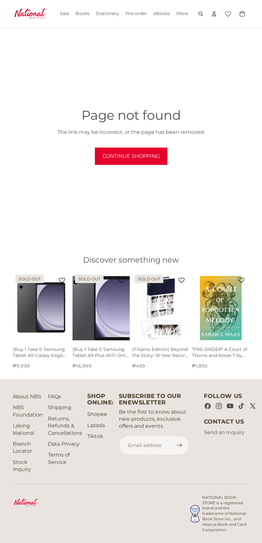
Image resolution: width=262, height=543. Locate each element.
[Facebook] (208, 406)
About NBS (27, 396)
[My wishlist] (228, 13)
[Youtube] (230, 406)
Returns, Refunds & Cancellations (65, 426)
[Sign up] (179, 445)
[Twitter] (253, 406)
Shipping (59, 407)
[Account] (214, 14)
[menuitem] (182, 14)
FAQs (54, 396)
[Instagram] (219, 406)
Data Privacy (64, 444)
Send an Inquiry (224, 432)
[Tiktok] (241, 406)
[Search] (201, 14)
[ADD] (239, 334)
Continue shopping (131, 156)
